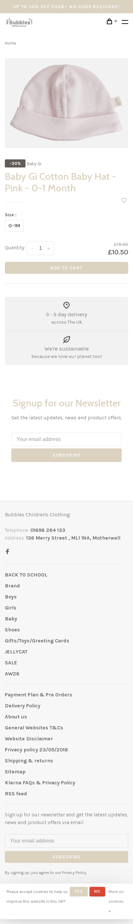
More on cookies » (116, 901)
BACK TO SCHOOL (26, 575)
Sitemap (15, 771)
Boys (11, 597)
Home (10, 43)
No (97, 891)
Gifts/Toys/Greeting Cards (37, 641)
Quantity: (15, 247)
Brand (12, 586)
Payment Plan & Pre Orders (38, 695)
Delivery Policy (22, 706)
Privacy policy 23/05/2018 (36, 750)
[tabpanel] (66, 103)
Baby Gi (34, 164)
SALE (11, 663)
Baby (11, 619)
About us (16, 717)
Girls (10, 608)
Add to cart (66, 268)
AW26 (12, 674)
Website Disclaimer (29, 739)
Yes (79, 891)
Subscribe (66, 455)
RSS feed (16, 793)
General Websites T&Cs (34, 728)
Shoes (12, 630)
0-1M (14, 225)
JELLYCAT (16, 652)
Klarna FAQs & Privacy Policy (40, 782)
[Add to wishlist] (124, 201)
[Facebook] (7, 552)
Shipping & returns (29, 760)
